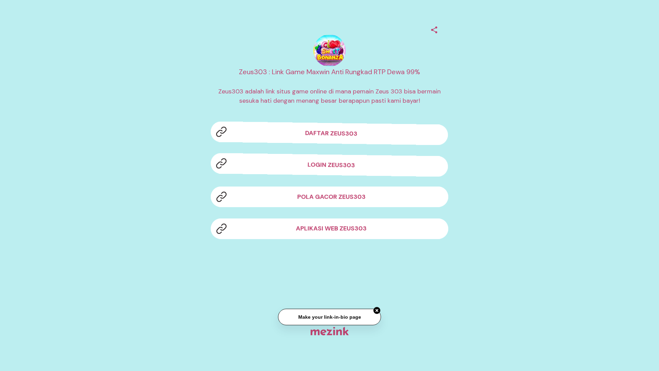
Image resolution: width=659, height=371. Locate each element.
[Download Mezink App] (330, 331)
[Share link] (434, 28)
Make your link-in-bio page (329, 317)
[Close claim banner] (376, 310)
